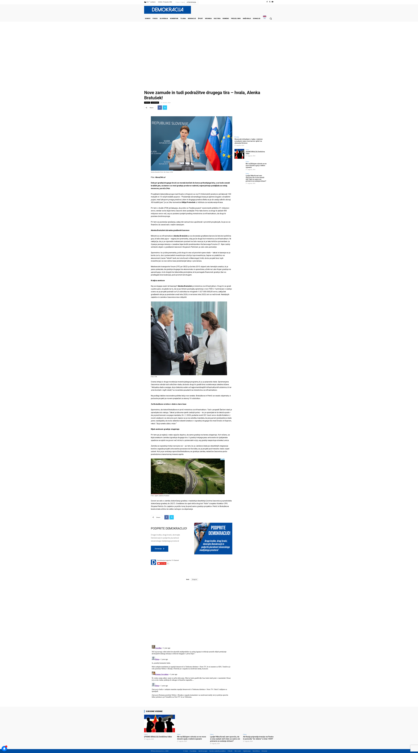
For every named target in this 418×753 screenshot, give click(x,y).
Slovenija (155, 102)
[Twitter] (269, 1)
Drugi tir (194, 579)
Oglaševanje (247, 751)
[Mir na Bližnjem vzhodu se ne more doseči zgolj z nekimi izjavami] (239, 166)
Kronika (236, 137)
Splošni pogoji (202, 751)
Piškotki (230, 751)
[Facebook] (267, 1)
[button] (271, 18)
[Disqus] (191, 613)
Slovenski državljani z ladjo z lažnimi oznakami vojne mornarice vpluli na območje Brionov (248, 141)
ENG (265, 18)
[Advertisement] (209, 43)
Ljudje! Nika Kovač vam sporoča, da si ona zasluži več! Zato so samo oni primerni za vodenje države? (256, 178)
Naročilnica (256, 751)
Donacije (264, 751)
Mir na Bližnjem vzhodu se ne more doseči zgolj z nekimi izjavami (256, 165)
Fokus (147, 102)
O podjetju (193, 751)
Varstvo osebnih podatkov (217, 751)
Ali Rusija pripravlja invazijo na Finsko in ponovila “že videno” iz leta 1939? (258, 738)
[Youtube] (272, 1)
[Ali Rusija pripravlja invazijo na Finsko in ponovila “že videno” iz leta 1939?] (258, 723)
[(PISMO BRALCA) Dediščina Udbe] (239, 154)
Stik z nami (237, 751)
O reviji (185, 751)
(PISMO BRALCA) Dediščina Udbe (158, 737)
